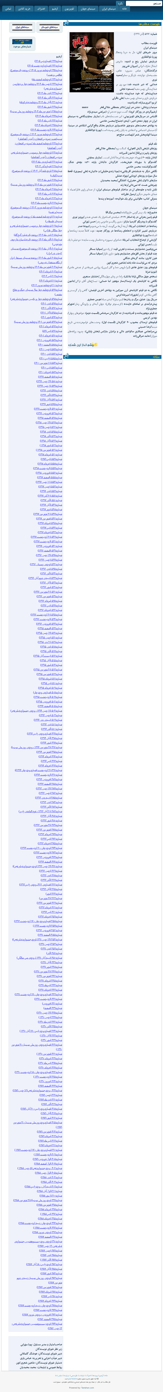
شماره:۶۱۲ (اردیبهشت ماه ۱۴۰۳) (46, 203)
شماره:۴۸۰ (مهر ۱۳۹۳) (51, 820)
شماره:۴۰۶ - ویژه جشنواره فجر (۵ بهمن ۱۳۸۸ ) (39, 1168)
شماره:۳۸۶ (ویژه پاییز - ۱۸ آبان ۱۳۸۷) (44, 1264)
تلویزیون (69, 8)
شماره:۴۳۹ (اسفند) (53, 1008)
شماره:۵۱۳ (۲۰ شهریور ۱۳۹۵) (48, 669)
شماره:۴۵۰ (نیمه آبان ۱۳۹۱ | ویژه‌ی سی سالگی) (39, 957)
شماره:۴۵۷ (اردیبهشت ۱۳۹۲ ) (47, 925)
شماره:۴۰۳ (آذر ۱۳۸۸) (51, 1182)
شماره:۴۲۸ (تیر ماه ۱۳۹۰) (50, 1063)
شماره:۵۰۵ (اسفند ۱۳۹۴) (50, 706)
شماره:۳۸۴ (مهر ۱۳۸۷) (51, 1273)
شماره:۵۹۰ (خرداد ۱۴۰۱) (50, 335)
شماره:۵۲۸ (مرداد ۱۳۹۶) (50, 601)
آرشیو (55, 8)
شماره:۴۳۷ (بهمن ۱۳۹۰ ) (50, 1017)
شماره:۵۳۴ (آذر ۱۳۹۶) (51, 573)
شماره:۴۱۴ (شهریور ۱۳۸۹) (49, 1131)
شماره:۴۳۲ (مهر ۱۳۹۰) (51, 1040)
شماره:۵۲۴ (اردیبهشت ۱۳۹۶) (48, 619)
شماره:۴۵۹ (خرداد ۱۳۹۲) (50, 916)
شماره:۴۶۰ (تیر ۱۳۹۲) (51, 912)
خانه (124, 8)
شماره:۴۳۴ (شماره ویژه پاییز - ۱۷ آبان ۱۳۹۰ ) (41, 1031)
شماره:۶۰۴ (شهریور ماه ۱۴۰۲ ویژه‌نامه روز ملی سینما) (36, 267)
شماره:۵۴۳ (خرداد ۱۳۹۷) (50, 532)
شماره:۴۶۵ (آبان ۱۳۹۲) (51, 889)
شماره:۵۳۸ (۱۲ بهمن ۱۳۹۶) (49, 555)
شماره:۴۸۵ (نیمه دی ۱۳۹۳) (48, 797)
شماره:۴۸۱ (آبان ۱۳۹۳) (51, 816)
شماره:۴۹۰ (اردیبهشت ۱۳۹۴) (48, 774)
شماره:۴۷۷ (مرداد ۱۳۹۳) (50, 834)
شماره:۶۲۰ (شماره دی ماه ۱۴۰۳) (47, 161)
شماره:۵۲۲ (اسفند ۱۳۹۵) (50, 628)
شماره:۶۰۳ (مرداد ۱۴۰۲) (50, 271)
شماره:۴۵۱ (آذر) (54, 953)
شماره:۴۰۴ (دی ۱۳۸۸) (51, 1177)
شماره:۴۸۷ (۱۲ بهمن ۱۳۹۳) (49, 788)
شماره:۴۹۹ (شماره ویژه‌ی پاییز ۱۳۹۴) (44, 733)
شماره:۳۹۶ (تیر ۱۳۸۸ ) (51, 1214)
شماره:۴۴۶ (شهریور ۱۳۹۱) (49, 976)
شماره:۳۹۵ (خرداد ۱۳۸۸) (50, 1218)
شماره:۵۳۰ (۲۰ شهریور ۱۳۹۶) (48, 591)
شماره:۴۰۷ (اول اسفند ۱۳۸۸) (48, 1163)
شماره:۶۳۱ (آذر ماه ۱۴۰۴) (50, 97)
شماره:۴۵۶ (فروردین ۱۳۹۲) (49, 930)
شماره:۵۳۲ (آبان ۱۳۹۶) (51, 582)
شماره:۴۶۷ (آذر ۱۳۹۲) (51, 880)
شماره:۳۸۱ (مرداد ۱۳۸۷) (50, 1291)
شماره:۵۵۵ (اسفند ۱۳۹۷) (49, 477)
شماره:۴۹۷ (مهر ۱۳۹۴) (51, 742)
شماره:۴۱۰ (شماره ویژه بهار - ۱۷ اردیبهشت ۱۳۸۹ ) (38, 1150)
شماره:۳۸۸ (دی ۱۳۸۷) (51, 1255)
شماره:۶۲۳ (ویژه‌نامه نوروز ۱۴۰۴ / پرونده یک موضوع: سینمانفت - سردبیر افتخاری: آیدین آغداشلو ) (36, 136)
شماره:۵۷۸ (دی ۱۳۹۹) (51, 390)
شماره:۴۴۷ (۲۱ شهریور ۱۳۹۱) (48, 971)
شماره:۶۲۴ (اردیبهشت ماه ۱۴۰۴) (46, 129)
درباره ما (66, 1375)
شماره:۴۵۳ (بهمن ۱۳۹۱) (50, 944)
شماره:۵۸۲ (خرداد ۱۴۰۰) (50, 372)
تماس (8, 8)
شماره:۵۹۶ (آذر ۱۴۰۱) (51, 308)
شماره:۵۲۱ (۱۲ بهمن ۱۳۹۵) (49, 633)
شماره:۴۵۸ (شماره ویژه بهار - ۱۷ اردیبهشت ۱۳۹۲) (38, 921)
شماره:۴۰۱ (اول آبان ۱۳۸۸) (49, 1191)
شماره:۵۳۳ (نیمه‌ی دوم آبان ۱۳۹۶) (45, 578)
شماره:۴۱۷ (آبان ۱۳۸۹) (51, 1113)
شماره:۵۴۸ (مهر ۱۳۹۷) (51, 509)
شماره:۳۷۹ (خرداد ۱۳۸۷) (50, 1301)
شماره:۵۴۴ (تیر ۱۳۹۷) (51, 527)
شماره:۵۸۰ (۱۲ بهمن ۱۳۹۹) (49, 381)
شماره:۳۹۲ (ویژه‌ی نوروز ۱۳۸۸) (47, 1232)
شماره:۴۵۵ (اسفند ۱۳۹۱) (50, 935)
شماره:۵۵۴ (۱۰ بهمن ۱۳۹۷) (49, 482)
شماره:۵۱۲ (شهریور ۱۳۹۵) (49, 674)
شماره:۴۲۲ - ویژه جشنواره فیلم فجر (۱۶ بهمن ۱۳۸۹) (37, 1090)
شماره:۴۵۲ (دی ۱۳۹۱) (51, 948)
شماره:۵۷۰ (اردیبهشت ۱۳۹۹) (48, 408)
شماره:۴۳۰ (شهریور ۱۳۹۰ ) (49, 1053)
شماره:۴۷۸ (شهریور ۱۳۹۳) (49, 829)
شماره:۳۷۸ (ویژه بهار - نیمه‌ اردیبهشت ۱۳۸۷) (40, 1305)
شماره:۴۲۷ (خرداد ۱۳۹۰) (50, 1067)
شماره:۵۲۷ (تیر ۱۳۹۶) (51, 605)
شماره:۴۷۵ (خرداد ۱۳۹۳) (50, 843)
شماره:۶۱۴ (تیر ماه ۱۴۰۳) (50, 193)
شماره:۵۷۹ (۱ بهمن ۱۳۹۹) (49, 386)
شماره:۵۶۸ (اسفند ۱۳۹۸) (50, 418)
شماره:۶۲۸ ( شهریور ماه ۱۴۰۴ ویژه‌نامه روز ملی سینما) (36, 111)
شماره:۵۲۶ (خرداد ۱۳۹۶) (50, 610)
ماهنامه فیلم (72, 1378)
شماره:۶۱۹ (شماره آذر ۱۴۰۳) (48, 166)
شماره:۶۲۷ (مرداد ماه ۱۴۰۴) (48, 116)
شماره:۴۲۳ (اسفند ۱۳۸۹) (50, 1085)
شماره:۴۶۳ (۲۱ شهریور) (50, 898)
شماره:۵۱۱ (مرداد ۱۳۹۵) (50, 678)
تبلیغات (81, 1375)
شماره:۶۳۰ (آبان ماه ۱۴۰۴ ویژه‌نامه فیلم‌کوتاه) (40, 102)
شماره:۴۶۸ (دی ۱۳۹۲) (51, 875)
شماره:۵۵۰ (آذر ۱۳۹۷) (51, 500)
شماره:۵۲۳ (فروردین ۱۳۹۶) (49, 623)
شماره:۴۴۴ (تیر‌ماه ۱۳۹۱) (50, 985)
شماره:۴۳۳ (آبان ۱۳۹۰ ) (51, 1035)
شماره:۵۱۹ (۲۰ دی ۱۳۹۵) (50, 642)
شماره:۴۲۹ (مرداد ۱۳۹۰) (50, 1058)
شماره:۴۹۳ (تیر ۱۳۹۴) (51, 761)
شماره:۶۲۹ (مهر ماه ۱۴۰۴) (50, 106)
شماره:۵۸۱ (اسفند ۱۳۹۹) (50, 376)
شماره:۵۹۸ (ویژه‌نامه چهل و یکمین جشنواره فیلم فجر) (36, 299)
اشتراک (41, 8)
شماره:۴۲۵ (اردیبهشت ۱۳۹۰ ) (47, 1076)
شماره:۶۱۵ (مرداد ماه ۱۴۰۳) (48, 189)
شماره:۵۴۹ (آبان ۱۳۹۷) (51, 504)
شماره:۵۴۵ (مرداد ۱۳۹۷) (50, 523)
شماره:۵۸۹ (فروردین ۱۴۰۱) (49, 340)
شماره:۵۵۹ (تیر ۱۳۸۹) (51, 459)
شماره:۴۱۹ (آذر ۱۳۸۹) (51, 1104)
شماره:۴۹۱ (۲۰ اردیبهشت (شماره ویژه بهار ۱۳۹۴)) (38, 770)
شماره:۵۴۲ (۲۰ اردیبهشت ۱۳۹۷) (46, 536)
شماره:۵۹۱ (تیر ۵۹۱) (52, 331)
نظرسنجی (74, 1375)
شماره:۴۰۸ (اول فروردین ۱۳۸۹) (47, 1159)
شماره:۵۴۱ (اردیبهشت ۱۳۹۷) (48, 541)
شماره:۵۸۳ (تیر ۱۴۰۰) (51, 367)
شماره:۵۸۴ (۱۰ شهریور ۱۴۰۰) (48, 363)
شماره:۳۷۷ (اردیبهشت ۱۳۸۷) (48, 1310)
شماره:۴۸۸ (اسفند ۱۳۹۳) (50, 784)
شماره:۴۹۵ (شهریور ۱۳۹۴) (49, 752)
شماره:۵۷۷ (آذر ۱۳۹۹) (51, 395)
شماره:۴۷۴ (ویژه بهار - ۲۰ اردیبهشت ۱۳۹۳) (41, 848)
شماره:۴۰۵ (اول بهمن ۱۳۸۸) (48, 1172)
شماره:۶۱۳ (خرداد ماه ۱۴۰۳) (48, 198)
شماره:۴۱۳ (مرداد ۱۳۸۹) (50, 1136)
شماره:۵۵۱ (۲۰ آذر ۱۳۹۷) (50, 495)
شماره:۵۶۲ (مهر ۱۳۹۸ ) (51, 445)
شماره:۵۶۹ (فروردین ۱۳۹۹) (49, 413)
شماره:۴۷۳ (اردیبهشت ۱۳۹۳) (48, 852)
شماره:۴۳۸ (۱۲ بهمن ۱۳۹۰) (49, 1012)
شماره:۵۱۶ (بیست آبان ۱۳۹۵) (47, 655)
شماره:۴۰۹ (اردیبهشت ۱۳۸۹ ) (48, 1154)
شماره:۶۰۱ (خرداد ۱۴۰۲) (50, 280)
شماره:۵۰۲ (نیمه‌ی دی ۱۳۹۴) (48, 719)
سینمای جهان (88, 8)
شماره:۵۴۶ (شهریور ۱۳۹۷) (49, 518)
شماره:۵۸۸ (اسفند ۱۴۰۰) (50, 344)
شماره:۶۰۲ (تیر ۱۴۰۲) (52, 276)
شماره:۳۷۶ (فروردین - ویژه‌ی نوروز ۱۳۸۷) (42, 1314)
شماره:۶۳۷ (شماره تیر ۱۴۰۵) (48, 61)
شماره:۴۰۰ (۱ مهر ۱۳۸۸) (51, 1195)
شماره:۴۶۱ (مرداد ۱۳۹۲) (50, 907)
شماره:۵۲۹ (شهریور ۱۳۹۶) (49, 596)
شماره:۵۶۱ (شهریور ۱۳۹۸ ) (49, 450)
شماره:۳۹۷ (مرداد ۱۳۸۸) (50, 1209)
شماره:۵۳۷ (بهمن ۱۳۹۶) (50, 559)
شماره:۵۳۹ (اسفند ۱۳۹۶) (50, 550)
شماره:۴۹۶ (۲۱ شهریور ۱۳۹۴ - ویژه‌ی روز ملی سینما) (36, 747)
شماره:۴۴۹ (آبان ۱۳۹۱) (51, 962)
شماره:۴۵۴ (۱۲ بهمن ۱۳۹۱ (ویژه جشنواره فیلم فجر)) (37, 939)
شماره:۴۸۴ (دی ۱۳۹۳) (51, 802)
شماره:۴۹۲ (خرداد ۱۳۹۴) (50, 765)
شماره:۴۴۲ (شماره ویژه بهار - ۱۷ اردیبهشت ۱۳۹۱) (38, 994)
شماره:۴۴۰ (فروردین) (52, 1003)
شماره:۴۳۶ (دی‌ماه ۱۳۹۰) (50, 1021)
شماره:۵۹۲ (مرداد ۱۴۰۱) (50, 326)
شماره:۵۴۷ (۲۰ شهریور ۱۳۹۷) (47, 514)
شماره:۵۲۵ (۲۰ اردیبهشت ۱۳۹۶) (46, 614)
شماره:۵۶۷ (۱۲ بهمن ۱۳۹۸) (49, 422)
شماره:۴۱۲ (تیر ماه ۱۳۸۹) (50, 1140)
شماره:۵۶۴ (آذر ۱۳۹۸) (51, 436)
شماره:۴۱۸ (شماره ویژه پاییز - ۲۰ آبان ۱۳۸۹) (41, 1108)
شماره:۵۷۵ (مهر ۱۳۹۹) (51, 404)
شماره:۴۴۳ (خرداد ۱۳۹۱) (50, 989)
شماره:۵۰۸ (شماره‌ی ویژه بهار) (47, 692)
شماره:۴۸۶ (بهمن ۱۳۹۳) (50, 793)
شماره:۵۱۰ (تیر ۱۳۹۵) (51, 683)
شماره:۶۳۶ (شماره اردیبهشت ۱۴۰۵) (44, 65)
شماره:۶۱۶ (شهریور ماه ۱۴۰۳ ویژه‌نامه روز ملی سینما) (36, 184)
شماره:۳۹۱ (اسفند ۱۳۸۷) (50, 1236)
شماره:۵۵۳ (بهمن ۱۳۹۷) (50, 486)
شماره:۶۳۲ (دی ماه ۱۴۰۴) (49, 93)
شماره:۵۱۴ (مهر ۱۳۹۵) (51, 665)
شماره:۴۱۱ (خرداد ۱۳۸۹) (50, 1145)
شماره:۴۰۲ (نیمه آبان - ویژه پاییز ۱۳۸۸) (43, 1186)
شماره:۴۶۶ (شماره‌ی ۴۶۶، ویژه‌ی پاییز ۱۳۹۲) (40, 884)
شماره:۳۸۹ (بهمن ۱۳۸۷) (50, 1250)
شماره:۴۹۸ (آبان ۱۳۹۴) (51, 738)
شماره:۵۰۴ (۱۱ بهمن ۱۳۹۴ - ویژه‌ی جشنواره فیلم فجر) (36, 710)
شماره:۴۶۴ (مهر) (54, 893)
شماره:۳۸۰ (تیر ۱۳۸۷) (51, 1296)
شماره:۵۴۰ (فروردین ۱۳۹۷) (49, 546)
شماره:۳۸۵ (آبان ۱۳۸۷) (51, 1268)
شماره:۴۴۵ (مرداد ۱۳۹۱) (50, 980)
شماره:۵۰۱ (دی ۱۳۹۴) (51, 724)
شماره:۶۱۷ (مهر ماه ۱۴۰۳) (50, 180)
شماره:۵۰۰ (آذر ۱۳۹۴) (51, 729)
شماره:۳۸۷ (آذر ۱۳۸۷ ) (51, 1259)
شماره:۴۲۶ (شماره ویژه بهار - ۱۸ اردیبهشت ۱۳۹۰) (38, 1072)
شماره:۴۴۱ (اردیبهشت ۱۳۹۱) (48, 999)
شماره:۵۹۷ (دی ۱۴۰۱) (51, 303)
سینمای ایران (109, 8)
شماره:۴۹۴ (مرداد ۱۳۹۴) (50, 756)
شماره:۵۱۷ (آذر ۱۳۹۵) (51, 651)
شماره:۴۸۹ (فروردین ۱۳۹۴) (49, 779)
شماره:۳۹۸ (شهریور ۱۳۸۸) (49, 1204)
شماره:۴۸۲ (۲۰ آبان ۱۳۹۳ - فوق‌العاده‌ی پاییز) (40, 811)
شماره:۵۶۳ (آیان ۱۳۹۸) (51, 440)
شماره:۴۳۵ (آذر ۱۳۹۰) (51, 1026)
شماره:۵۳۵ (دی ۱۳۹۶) (51, 569)
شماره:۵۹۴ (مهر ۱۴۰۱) (51, 317)
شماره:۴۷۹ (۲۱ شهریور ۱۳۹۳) (48, 825)
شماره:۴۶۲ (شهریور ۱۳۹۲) (49, 902)
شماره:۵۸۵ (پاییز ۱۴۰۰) (50, 358)
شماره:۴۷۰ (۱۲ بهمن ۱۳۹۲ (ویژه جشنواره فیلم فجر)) (37, 866)
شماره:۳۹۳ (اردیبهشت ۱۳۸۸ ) (47, 1227)
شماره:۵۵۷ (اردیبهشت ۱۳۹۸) (47, 468)
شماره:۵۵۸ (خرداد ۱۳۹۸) (50, 463)
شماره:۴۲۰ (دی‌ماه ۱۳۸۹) (50, 1099)
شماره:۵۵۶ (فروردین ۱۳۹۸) (49, 472)
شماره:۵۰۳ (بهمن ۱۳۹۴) (50, 715)
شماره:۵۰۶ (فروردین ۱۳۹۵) (49, 701)
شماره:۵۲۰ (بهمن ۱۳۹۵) (50, 637)
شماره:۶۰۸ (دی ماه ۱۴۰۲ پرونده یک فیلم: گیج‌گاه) (38, 235)
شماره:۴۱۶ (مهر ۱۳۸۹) (51, 1118)
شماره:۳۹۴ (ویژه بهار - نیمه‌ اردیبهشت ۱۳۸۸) (40, 1223)
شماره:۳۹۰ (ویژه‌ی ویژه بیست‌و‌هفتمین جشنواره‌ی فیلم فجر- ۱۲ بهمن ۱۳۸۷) (38, 1243)
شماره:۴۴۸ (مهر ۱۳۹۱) (51, 967)
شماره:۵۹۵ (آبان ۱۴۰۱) (51, 312)
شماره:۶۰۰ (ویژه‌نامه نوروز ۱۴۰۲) (46, 285)
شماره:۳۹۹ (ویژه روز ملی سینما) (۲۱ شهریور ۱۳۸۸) (37, 1200)
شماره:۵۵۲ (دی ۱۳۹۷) (51, 491)
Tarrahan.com (87, 1388)
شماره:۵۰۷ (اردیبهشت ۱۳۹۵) (48, 697)
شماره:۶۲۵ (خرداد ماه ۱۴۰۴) (48, 125)
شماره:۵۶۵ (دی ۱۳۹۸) (51, 431)
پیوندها (95, 1375)
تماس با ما (58, 1375)
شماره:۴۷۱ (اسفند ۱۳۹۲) (50, 861)
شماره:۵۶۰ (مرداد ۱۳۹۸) (50, 454)
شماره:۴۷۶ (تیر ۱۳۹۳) (51, 838)
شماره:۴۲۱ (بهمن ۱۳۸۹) (51, 1095)
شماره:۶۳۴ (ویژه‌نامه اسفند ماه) (47, 79)
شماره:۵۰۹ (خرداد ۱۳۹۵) (50, 687)
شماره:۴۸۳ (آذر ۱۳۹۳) (51, 806)
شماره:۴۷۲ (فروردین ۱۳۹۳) (49, 857)
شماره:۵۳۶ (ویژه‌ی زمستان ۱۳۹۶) (46, 564)
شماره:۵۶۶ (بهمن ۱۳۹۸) (50, 427)
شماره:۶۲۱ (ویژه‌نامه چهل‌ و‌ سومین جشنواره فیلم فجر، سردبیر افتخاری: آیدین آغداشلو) (36, 154)
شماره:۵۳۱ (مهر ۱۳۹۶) (51, 587)
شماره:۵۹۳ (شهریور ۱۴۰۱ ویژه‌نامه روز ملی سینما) (38, 321)
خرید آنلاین (24, 8)
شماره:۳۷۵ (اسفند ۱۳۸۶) (50, 1319)
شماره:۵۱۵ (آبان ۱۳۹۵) (51, 660)
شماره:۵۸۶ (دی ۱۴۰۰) (51, 353)
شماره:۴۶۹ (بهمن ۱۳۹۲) (50, 870)
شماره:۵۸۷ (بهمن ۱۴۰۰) (50, 349)
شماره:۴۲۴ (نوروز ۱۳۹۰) (50, 1081)
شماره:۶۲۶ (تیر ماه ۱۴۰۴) (50, 120)
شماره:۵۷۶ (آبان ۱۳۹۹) (51, 399)
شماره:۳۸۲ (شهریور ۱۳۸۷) (49, 1287)
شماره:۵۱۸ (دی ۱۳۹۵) (51, 646)
